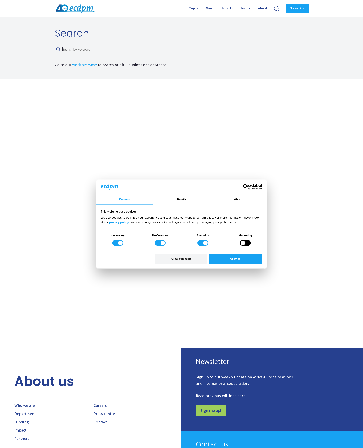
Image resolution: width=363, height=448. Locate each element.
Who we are (24, 405)
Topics (194, 8)
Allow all (235, 258)
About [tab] (238, 199)
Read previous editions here (220, 395)
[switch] (160, 243)
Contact (100, 422)
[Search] (58, 49)
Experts (227, 8)
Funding (21, 422)
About (262, 8)
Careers (100, 405)
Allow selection (181, 258)
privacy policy (119, 222)
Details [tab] (181, 199)
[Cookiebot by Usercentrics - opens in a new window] (245, 186)
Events (245, 8)
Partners (21, 438)
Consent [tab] (124, 199)
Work (210, 8)
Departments (25, 413)
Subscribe (297, 8)
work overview (84, 64)
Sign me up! (210, 410)
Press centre (104, 413)
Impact (20, 430)
